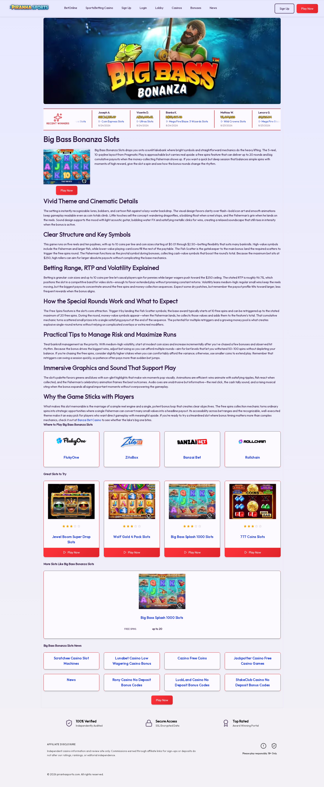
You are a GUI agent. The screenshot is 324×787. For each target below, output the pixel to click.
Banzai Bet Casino (89, 420)
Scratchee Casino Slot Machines (71, 661)
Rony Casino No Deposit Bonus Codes (132, 682)
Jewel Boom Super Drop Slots (71, 539)
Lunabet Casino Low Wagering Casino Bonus (132, 661)
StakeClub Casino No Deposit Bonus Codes (252, 682)
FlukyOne (71, 457)
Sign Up (126, 8)
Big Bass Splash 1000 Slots (192, 537)
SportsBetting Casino (99, 8)
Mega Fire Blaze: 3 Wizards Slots (178, 121)
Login (143, 8)
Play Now (307, 8)
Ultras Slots (136, 121)
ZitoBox (131, 457)
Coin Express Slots (102, 121)
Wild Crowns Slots (224, 121)
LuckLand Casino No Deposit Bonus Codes (192, 682)
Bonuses (195, 8)
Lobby (159, 8)
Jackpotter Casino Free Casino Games (253, 661)
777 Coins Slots (252, 537)
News (213, 8)
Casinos (177, 8)
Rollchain (252, 457)
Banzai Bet (192, 457)
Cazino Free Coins (192, 658)
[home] (31, 14)
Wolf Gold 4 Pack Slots (131, 537)
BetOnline (70, 8)
